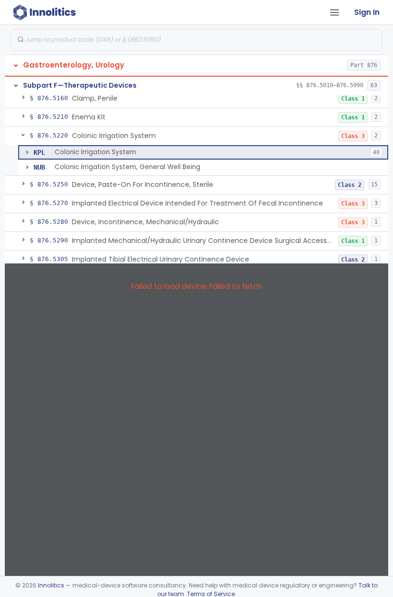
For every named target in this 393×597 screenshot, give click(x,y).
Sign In (367, 12)
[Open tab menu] (334, 12)
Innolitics (51, 585)
